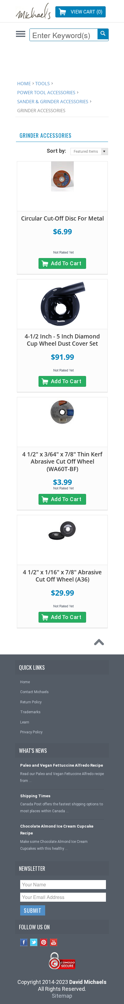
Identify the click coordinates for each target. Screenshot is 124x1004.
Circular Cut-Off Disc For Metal (62, 218)
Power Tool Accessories (46, 92)
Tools (42, 83)
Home (24, 83)
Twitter (34, 942)
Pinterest (44, 942)
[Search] (103, 34)
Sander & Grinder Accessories (52, 101)
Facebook (24, 942)
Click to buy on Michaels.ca (20, 34)
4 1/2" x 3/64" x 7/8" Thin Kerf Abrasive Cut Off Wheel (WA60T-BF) (62, 461)
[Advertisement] (63, 62)
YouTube (53, 942)
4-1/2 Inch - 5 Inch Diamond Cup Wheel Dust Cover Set (62, 340)
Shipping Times (35, 796)
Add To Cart (66, 263)
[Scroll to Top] (100, 643)
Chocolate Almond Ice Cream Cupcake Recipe (56, 829)
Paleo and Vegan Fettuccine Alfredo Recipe (61, 765)
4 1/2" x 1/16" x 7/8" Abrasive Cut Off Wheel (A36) (62, 576)
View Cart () (86, 12)
